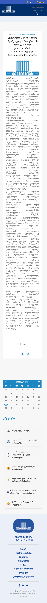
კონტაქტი (23, 573)
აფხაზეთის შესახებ (23, 553)
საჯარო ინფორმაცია (23, 569)
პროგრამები (23, 561)
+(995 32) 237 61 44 (23, 540)
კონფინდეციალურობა (23, 577)
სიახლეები (24, 565)
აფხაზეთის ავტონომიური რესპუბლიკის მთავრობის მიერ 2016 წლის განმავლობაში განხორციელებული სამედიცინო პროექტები (22, 46)
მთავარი (24, 549)
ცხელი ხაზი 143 (23, 536)
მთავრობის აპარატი (28, 34)
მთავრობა (23, 557)
